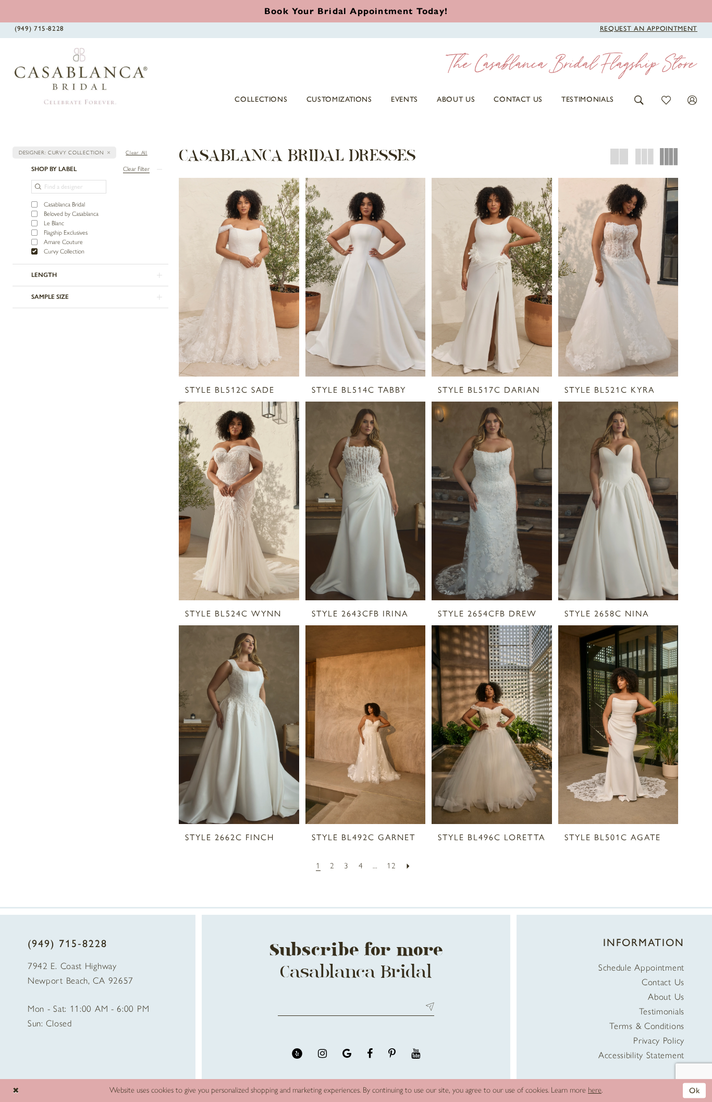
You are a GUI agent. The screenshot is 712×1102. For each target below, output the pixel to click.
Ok (695, 1090)
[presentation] (239, 277)
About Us (666, 996)
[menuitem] (261, 100)
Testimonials (661, 1011)
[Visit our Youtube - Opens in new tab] (415, 1053)
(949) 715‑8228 (67, 943)
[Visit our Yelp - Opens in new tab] (297, 1053)
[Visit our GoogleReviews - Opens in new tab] (346, 1053)
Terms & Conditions (646, 1026)
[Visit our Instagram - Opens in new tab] (322, 1053)
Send (427, 1007)
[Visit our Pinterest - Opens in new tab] (392, 1053)
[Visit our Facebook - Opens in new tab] (370, 1053)
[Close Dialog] (15, 1091)
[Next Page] (408, 866)
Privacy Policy (658, 1040)
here (594, 1090)
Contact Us (663, 982)
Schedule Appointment (641, 967)
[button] (639, 99)
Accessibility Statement (641, 1055)
